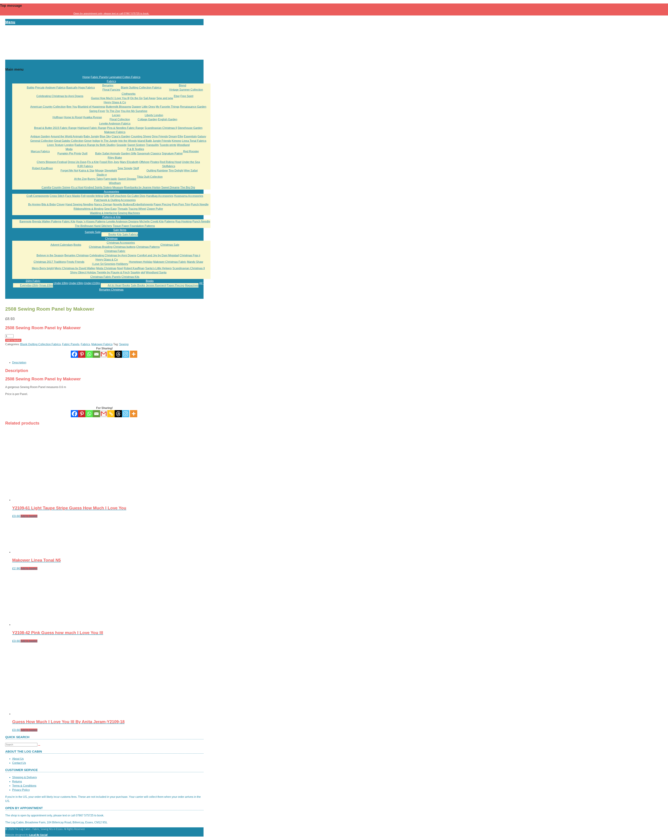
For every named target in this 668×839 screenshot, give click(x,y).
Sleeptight (110, 170)
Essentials (190, 136)
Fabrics (111, 81)
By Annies (34, 204)
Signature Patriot (172, 153)
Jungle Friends (162, 140)
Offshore (144, 162)
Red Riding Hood (170, 162)
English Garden (167, 119)
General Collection (41, 140)
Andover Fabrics (55, 87)
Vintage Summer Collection (186, 89)
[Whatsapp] (89, 354)
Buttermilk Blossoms (118, 106)
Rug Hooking (183, 221)
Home (86, 77)
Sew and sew (164, 98)
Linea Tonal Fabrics (194, 140)
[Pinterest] (81, 354)
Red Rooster (191, 151)
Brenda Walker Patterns (46, 221)
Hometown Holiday (141, 261)
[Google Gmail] (103, 354)
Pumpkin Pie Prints (69, 153)
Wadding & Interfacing (103, 212)
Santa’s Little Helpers (158, 268)
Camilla (46, 187)
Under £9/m (76, 283)
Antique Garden (40, 136)
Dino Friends (160, 136)
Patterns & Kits (111, 217)
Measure (117, 187)
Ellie (180, 136)
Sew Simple (125, 168)
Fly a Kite (93, 162)
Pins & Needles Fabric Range (125, 127)
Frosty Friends (75, 261)
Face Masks (72, 195)
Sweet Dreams (170, 187)
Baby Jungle (91, 136)
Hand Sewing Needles (79, 204)
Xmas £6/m (46, 285)
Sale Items (119, 230)
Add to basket (13, 340)
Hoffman (58, 117)
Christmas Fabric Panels (105, 276)
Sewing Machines (129, 212)
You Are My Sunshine (134, 111)
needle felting (94, 195)
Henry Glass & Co (115, 102)
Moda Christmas (106, 268)
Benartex (107, 85)
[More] (133, 354)
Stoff (136, 168)
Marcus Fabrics (40, 151)
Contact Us (19, 762)
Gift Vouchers (118, 195)
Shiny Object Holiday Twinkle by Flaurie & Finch (100, 272)
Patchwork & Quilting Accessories (115, 200)
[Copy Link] (111, 354)
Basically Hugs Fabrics (80, 87)
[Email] (96, 354)
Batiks (30, 87)
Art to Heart (115, 285)
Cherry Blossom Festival (52, 162)
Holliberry (122, 263)
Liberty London (154, 115)
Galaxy (201, 136)
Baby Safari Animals (107, 153)
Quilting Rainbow (157, 170)
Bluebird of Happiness (91, 106)
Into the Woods (127, 140)
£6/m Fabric (33, 280)
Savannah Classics (149, 153)
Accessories (111, 191)
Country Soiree (61, 187)
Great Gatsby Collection (69, 140)
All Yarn (204, 283)
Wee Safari (191, 170)
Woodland (183, 144)
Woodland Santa (156, 272)
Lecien (116, 115)
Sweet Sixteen (136, 144)
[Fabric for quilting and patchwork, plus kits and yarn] (104, 57)
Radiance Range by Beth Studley (95, 144)
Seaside (121, 144)
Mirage (99, 170)
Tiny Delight (176, 170)
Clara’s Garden (121, 136)
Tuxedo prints (168, 144)
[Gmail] (103, 413)
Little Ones (148, 106)
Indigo (96, 140)
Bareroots (25, 221)
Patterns (169, 221)
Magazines (191, 285)
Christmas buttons (124, 246)
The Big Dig (187, 187)
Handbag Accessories (159, 195)
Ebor (177, 96)
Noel (120, 268)
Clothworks (129, 93)
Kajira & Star (86, 170)
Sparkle (135, 272)
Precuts (40, 87)
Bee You (71, 106)
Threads (122, 208)
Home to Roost (73, 117)
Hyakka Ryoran (92, 117)
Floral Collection (120, 119)
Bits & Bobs (48, 204)
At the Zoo (80, 178)
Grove (88, 140)
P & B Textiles (135, 149)
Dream (173, 136)
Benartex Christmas (76, 255)
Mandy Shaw (195, 261)
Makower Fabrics (114, 132)
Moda (69, 149)
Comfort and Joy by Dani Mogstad (158, 255)
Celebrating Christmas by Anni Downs (59, 96)
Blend (182, 85)
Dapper (136, 106)
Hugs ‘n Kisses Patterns (91, 221)
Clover (61, 204)
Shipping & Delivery (24, 777)
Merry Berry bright (43, 268)
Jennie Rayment (156, 285)
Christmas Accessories (121, 242)
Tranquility (152, 144)
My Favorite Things (167, 106)
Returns (17, 781)
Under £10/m (92, 283)
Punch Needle (200, 204)
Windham (115, 183)
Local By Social (38, 834)
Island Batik (144, 140)
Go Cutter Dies (136, 195)
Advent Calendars (61, 244)
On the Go (136, 98)
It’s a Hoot (77, 187)
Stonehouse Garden (190, 127)
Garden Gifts (128, 153)
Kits (119, 234)
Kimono (176, 140)
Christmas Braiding (101, 246)
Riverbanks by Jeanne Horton (142, 187)
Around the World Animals (67, 136)
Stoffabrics (168, 166)
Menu (10, 22)
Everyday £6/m (29, 285)
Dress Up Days (77, 162)
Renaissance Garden (193, 106)
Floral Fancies (111, 89)
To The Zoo (113, 111)
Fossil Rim (106, 162)
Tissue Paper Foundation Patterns (134, 225)
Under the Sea (191, 162)
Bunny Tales (95, 178)
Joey (116, 162)
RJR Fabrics (85, 166)
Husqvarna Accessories (188, 195)
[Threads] (118, 354)
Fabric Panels (99, 77)
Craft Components (37, 195)
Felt (83, 195)
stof (143, 272)
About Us (18, 758)
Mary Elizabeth (129, 162)
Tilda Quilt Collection (150, 176)
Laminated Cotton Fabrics (124, 77)
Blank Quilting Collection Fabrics (141, 87)
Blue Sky (105, 136)
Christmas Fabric (114, 251)
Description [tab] (19, 362)
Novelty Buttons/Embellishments (133, 204)
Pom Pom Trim (181, 204)
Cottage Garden (147, 119)
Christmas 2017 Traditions (50, 261)
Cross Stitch (57, 195)
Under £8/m (61, 283)
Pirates (154, 162)
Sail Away (149, 98)
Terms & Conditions (24, 785)
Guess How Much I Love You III (110, 98)
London (69, 144)
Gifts (106, 195)
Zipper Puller (155, 208)
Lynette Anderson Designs (122, 221)
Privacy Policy (21, 789)
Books (112, 234)
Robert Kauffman (42, 168)
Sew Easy (110, 208)
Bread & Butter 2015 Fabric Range (55, 127)
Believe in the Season (50, 255)
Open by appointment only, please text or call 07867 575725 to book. (111, 13)
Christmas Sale (169, 244)
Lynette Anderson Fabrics (114, 123)
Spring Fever (97, 111)
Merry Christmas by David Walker (75, 268)
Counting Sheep (141, 136)
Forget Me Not (69, 170)
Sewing (124, 344)
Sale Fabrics (130, 234)
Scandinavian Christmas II (161, 127)
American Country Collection (48, 106)
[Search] (39, 745)
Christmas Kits (130, 276)
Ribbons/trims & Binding (89, 208)
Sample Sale (93, 232)
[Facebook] (74, 354)
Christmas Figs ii (190, 255)
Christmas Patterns (148, 246)
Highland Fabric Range (91, 127)
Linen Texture (55, 144)
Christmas (111, 238)
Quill (85, 153)
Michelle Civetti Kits (151, 221)
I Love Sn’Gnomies (104, 263)
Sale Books (138, 285)
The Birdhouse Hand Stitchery (93, 225)
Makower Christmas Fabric (169, 261)
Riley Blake (115, 157)
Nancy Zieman (103, 204)
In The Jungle (109, 140)
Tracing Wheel (137, 208)
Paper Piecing (162, 204)
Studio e (102, 174)
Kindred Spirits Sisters (98, 187)
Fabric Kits (68, 221)
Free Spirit (186, 96)
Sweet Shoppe (127, 178)
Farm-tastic (110, 178)
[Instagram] (125, 354)
